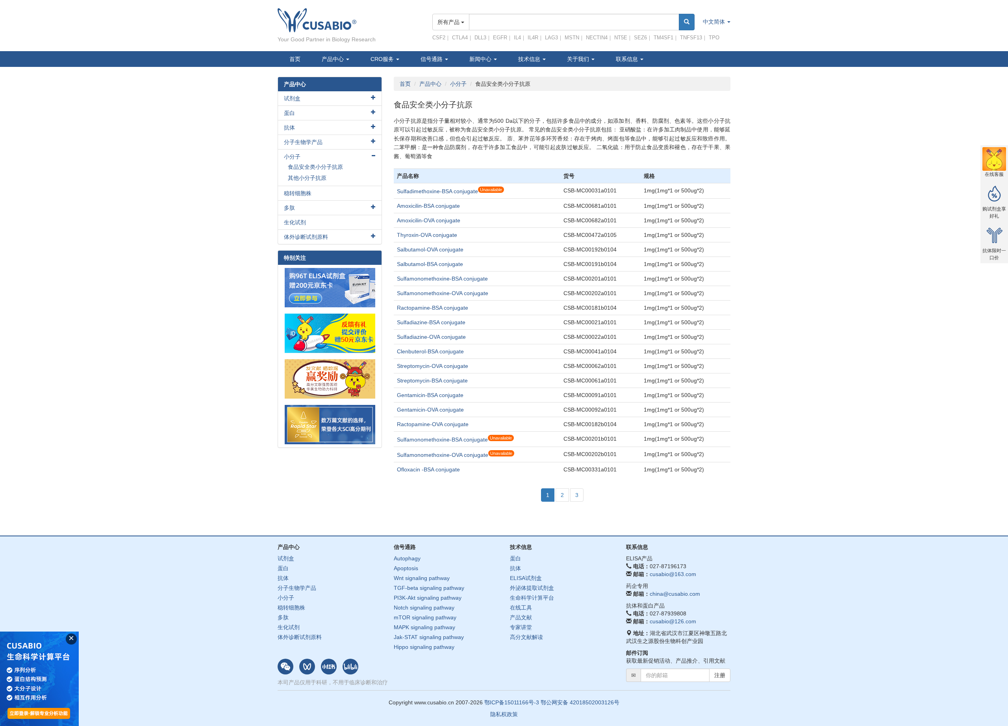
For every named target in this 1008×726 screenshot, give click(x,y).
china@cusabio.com (675, 594)
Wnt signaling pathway (422, 578)
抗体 (289, 127)
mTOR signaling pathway (425, 617)
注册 (719, 675)
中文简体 (714, 21)
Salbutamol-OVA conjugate (430, 249)
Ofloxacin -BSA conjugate (428, 469)
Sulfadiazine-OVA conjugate (431, 337)
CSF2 (438, 38)
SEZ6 (640, 38)
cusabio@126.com (673, 621)
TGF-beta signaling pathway (429, 588)
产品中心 (333, 59)
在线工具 (521, 607)
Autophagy (407, 558)
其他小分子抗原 (307, 178)
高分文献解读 (526, 637)
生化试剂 (295, 222)
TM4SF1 (663, 38)
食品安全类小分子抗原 (315, 167)
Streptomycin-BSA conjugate (432, 380)
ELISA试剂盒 (526, 578)
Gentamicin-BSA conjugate (430, 395)
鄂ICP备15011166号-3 (511, 702)
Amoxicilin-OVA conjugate (428, 220)
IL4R (533, 38)
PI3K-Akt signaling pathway (427, 598)
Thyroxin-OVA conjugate (427, 235)
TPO (714, 38)
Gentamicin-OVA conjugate (430, 409)
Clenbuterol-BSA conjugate (430, 351)
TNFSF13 (691, 38)
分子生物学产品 (303, 142)
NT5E (620, 38)
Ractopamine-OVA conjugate (433, 424)
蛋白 (289, 113)
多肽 (289, 208)
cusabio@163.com (673, 574)
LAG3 (551, 38)
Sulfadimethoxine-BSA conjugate (437, 191)
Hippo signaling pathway (424, 647)
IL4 (517, 38)
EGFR (500, 38)
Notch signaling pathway (424, 607)
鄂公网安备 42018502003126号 (580, 702)
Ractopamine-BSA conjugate (432, 308)
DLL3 (480, 38)
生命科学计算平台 (532, 598)
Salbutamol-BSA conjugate (430, 264)
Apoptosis (406, 568)
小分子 (458, 84)
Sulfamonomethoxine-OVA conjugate (442, 293)
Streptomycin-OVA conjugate (432, 366)
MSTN (572, 38)
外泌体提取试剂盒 (532, 588)
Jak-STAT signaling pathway (429, 637)
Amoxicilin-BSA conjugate (428, 206)
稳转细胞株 (297, 193)
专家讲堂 (521, 627)
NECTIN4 (597, 38)
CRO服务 (383, 59)
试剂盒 (292, 98)
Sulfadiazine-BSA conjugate (431, 322)
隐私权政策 (504, 714)
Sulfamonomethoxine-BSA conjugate (442, 278)
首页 (294, 59)
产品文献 (521, 617)
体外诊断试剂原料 (306, 237)
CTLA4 (460, 38)
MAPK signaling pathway (424, 627)
